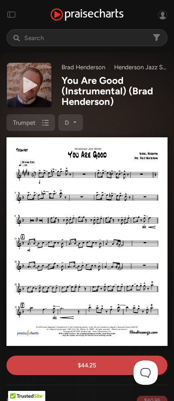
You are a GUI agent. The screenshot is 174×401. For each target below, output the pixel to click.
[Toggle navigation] (11, 14)
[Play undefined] (29, 85)
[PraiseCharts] (87, 15)
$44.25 (87, 365)
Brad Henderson (83, 67)
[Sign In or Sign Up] (163, 14)
